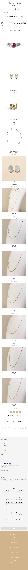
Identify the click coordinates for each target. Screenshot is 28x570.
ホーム (14, 537)
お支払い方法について (14, 539)
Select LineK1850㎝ (14, 278)
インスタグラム (14, 560)
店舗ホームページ (14, 562)
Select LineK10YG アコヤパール (14, 90)
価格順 (15, 30)
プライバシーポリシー (14, 547)
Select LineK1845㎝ (14, 342)
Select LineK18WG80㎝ (14, 215)
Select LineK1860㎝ (14, 405)
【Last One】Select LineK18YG (15, 121)
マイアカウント (14, 555)
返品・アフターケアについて (14, 557)
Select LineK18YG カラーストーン (14, 152)
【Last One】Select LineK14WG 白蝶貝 (14, 183)
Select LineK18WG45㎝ (14, 247)
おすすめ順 (10, 30)
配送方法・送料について (14, 542)
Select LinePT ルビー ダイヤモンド (14, 59)
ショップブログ (14, 552)
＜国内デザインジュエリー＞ (6, 12)
